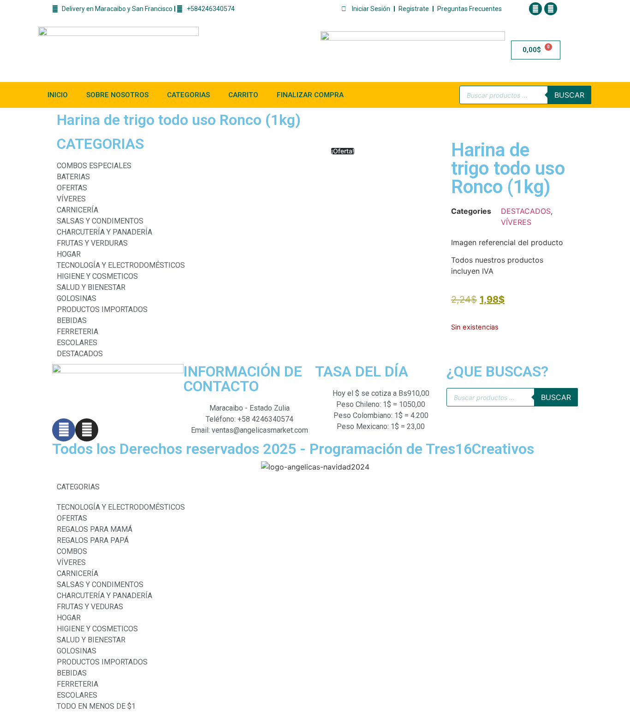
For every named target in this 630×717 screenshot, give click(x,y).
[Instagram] (550, 8)
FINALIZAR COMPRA (310, 95)
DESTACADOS (526, 211)
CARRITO (243, 95)
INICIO (58, 95)
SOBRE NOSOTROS (117, 95)
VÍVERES (516, 222)
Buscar (569, 95)
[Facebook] (535, 8)
